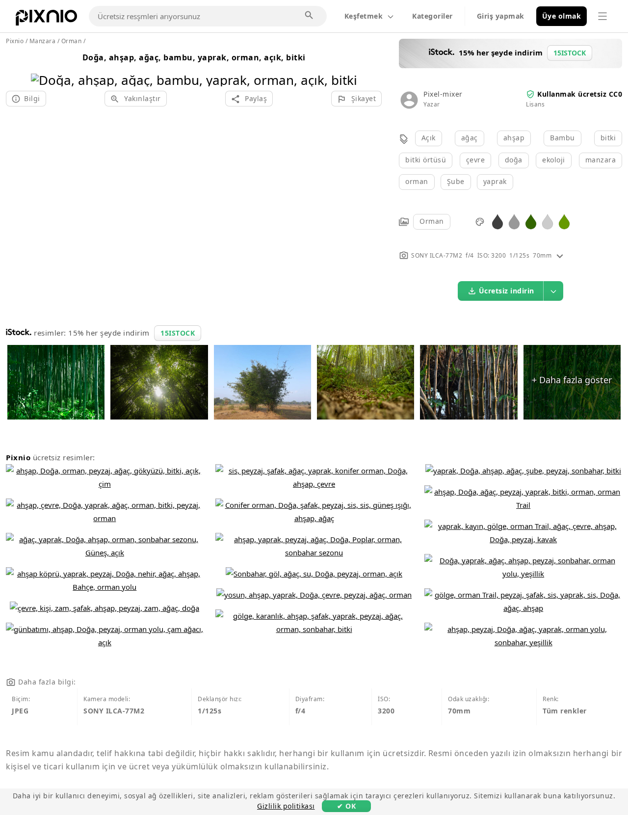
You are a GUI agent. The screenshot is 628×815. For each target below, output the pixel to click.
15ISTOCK (177, 333)
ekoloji (553, 159)
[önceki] (42, 67)
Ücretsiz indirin (506, 290)
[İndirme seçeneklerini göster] (553, 291)
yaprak (495, 181)
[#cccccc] (547, 221)
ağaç (469, 137)
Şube (456, 181)
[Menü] (602, 16)
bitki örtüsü (425, 159)
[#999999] (514, 221)
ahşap (514, 137)
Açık (428, 137)
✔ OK (346, 806)
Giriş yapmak (500, 16)
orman (416, 181)
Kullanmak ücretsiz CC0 (579, 94)
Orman (431, 221)
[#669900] (564, 221)
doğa (514, 159)
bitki (608, 137)
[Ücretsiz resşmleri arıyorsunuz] (309, 15)
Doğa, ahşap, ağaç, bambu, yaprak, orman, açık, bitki (194, 57)
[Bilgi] (559, 255)
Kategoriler (432, 16)
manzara (600, 159)
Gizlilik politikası (286, 806)
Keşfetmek (363, 16)
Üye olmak (561, 16)
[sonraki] (346, 67)
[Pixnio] (46, 19)
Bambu (562, 137)
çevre (475, 159)
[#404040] (497, 221)
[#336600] (530, 221)
